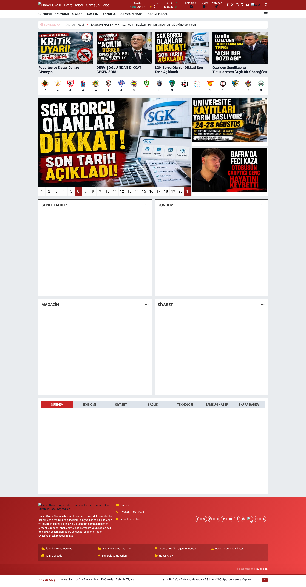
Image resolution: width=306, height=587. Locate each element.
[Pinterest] (211, 519)
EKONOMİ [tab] (89, 404)
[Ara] (266, 5)
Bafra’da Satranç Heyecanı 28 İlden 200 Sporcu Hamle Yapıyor (210, 579)
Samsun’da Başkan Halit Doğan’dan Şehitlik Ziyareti (102, 579)
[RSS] (263, 519)
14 (137, 191)
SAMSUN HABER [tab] (217, 404)
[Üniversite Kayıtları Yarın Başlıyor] (230, 120)
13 (129, 191)
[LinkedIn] (224, 519)
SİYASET (78, 14)
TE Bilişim (262, 568)
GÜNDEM (45, 14)
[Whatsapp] (257, 519)
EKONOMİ (62, 14)
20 (180, 191)
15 (144, 191)
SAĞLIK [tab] (153, 404)
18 (166, 191)
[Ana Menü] (266, 14)
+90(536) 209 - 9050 (132, 512)
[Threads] (243, 519)
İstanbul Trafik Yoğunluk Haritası (178, 548)
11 (115, 191)
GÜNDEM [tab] (57, 404)
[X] (204, 519)
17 (158, 191)
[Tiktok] (237, 519)
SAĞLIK (92, 14)
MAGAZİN (50, 304)
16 (151, 191)
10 (107, 191)
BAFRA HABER (158, 14)
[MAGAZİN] (147, 304)
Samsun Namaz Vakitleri (117, 548)
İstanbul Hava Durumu (59, 548)
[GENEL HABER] (147, 205)
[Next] (250, 519)
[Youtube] (230, 519)
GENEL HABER (54, 205)
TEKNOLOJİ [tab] (185, 404)
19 (173, 191)
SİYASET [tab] (121, 404)
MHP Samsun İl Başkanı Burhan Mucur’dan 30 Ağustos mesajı (121, 24)
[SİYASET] (263, 304)
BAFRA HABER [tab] (249, 404)
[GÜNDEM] (263, 205)
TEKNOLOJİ (109, 14)
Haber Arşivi (166, 555)
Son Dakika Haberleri (114, 555)
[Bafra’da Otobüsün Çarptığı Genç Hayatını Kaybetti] (230, 170)
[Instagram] (217, 519)
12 (122, 191)
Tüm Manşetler (54, 555)
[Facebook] (198, 519)
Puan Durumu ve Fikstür (229, 548)
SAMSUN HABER (132, 14)
